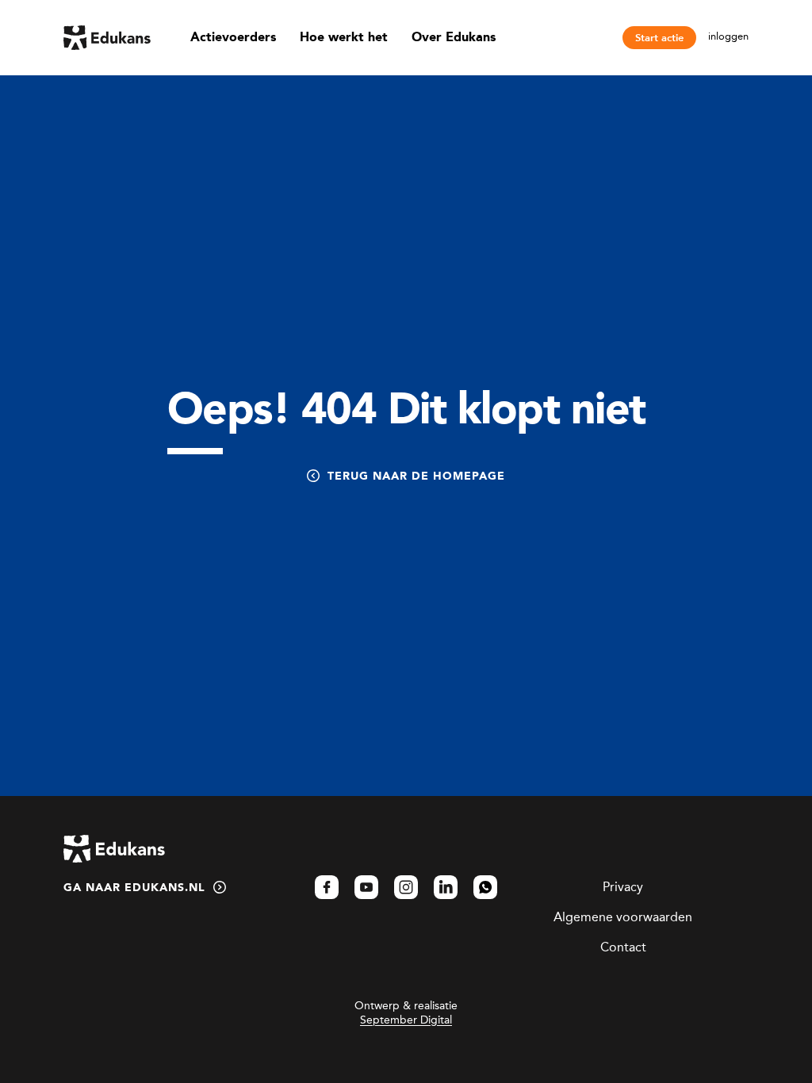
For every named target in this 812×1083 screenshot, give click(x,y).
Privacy (623, 886)
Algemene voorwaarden (622, 916)
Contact (623, 947)
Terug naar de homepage (416, 476)
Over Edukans (454, 38)
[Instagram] (406, 887)
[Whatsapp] (485, 887)
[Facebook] (327, 887)
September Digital (406, 1020)
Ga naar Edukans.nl (134, 888)
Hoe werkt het (344, 38)
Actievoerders (233, 38)
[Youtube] (366, 887)
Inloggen (728, 36)
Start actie (659, 38)
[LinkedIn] (446, 887)
